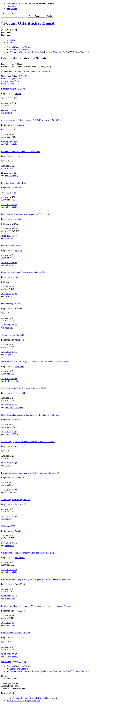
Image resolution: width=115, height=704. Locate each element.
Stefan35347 (68, 52)
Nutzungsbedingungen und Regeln (28, 698)
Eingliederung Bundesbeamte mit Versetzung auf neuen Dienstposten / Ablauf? (36, 606)
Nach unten (6, 76)
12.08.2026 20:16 (9, 352)
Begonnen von (15, 78)
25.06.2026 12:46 (9, 204)
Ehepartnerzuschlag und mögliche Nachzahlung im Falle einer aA (30, 473)
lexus (17, 446)
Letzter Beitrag (7, 84)
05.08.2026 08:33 (9, 463)
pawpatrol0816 (11, 434)
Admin (18, 93)
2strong (8, 296)
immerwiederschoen (14, 407)
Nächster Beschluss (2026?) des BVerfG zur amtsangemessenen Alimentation (35, 361)
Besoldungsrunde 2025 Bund (14, 183)
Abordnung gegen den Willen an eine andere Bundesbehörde (28, 441)
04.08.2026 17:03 (9, 490)
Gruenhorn (19, 477)
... (23, 76)
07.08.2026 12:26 (9, 405)
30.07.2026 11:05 (9, 623)
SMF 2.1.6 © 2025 (15, 700)
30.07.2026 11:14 (9, 596)
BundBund (20, 557)
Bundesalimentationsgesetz (13, 89)
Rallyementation (12, 381)
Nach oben (6, 661)
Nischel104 (20, 393)
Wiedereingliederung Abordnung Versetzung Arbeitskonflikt (27, 553)
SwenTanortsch (82, 52)
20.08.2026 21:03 (9, 262)
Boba (17, 277)
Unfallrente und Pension (12, 245)
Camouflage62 (11, 657)
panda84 (9, 519)
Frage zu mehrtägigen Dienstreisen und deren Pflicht (24, 272)
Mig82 (8, 354)
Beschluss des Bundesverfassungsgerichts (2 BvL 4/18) (25, 214)
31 (15, 192)
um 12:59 (9, 142)
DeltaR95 (9, 113)
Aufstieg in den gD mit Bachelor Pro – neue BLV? (23, 388)
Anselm (18, 531)
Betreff (4, 78)
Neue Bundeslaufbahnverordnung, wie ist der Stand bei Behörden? (30, 415)
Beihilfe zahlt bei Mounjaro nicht (15, 632)
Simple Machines (32, 700)
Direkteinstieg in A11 (10, 303)
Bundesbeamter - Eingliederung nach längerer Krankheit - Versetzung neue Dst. (36, 579)
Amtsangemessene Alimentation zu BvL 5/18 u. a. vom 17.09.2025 (31, 120)
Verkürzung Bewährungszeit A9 (15, 499)
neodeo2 (18, 419)
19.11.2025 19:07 (9, 236)
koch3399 (19, 637)
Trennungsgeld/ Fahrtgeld (12, 335)
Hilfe (9, 698)
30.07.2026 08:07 (9, 654)
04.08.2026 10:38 (9, 516)
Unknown (57, 52)
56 (26, 76)
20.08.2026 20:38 (9, 294)
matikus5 (9, 328)
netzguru (18, 250)
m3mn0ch (19, 219)
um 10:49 (9, 173)
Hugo (17, 156)
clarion (8, 465)
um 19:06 (8, 110)
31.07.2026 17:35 (9, 569)
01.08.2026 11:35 (9, 543)
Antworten (6, 81)
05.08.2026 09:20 (9, 432)
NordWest (19, 366)
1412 (16, 224)
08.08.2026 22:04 (9, 378)
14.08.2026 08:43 (9, 325)
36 (15, 161)
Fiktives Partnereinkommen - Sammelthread (20, 151)
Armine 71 (19, 340)
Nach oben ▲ (51, 698)
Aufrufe (15, 81)
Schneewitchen (12, 144)
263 (15, 98)
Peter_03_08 (20, 504)
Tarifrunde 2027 (8, 526)
